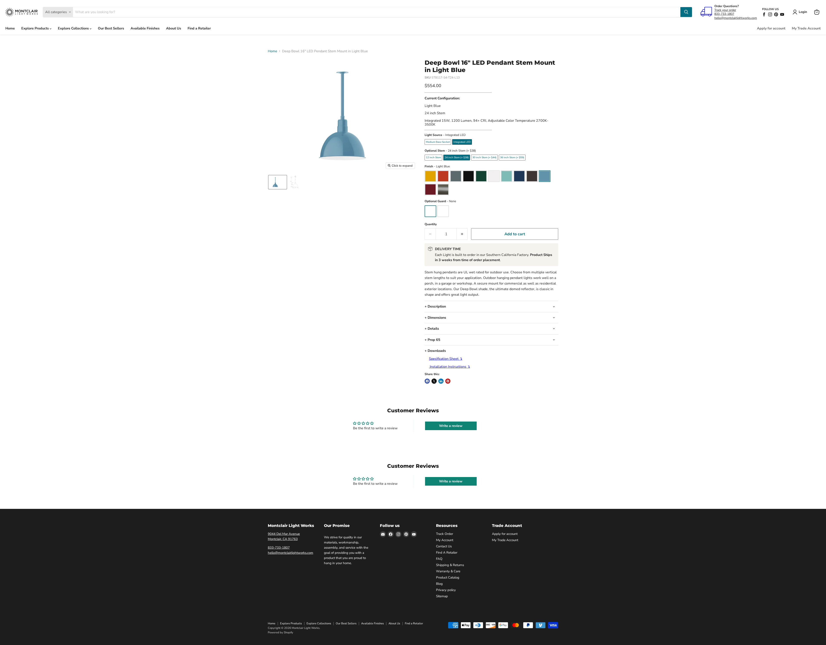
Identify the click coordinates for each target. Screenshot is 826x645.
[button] (801, 12)
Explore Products (35, 28)
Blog (439, 584)
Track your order (725, 10)
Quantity (431, 224)
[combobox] (376, 12)
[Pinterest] (776, 14)
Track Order (444, 534)
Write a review (450, 425)
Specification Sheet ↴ (445, 358)
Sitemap (442, 596)
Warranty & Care (448, 571)
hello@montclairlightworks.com (735, 18)
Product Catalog (447, 577)
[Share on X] (434, 381)
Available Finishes (145, 28)
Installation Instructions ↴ (449, 366)
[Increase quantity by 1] (462, 234)
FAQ (439, 559)
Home (10, 28)
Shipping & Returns (450, 565)
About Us (173, 28)
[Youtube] (782, 14)
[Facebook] (764, 14)
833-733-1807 (724, 14)
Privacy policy (446, 590)
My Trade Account (806, 28)
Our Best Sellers (111, 28)
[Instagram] (770, 14)
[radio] (438, 142)
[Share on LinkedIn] (441, 381)
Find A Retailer (446, 552)
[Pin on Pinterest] (447, 381)
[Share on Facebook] (427, 381)
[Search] (686, 12)
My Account (444, 540)
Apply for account (771, 28)
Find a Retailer (199, 28)
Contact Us (444, 546)
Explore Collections (74, 28)
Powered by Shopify (280, 632)
